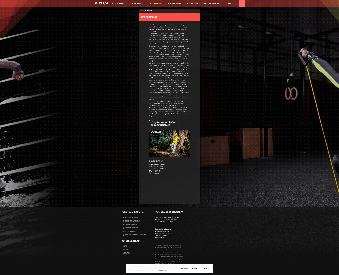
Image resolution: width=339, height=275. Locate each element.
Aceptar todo (184, 268)
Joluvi (125, 246)
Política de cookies (130, 231)
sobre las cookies (135, 235)
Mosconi (125, 249)
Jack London (126, 253)
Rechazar (195, 268)
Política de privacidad (131, 228)
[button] (242, 3)
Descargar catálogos (131, 217)
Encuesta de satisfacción (132, 221)
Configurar (206, 268)
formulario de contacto (172, 219)
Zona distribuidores (131, 224)
